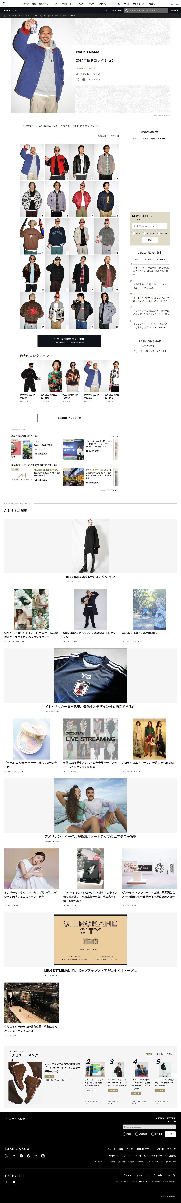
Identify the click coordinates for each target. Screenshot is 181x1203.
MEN (138, 233)
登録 (150, 240)
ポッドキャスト (139, 4)
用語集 (152, 4)
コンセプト (170, 1175)
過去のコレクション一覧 (69, 418)
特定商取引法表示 (169, 1181)
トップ (4, 16)
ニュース (25, 4)
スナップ (103, 4)
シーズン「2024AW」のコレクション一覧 (42, 16)
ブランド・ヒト (66, 4)
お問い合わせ (171, 1162)
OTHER (164, 233)
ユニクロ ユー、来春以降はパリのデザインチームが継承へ (164, 1083)
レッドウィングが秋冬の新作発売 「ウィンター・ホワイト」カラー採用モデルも (64, 1068)
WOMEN (150, 233)
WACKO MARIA (69, 16)
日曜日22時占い (143, 1149)
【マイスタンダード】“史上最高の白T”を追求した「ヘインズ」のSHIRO (150, 326)
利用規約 (141, 1162)
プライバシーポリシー (155, 1162)
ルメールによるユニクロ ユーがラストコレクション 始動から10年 (117, 1083)
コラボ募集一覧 (48, 465)
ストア (54, 4)
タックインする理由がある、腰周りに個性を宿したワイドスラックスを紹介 (151, 312)
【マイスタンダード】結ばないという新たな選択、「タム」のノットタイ (151, 299)
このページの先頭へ (17, 1119)
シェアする (96, 80)
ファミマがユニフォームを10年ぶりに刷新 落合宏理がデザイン (94, 1083)
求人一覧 (32, 436)
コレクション (115, 4)
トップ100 (91, 4)
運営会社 (131, 1162)
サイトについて (100, 1162)
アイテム (138, 1175)
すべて (135, 138)
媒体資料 (121, 1162)
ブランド (127, 1175)
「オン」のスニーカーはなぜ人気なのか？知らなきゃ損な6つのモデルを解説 (151, 271)
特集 (34, 4)
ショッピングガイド (121, 1181)
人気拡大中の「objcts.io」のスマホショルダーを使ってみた (151, 286)
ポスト (127, 4)
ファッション (148, 260)
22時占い (80, 4)
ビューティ (43, 4)
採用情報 (112, 1162)
